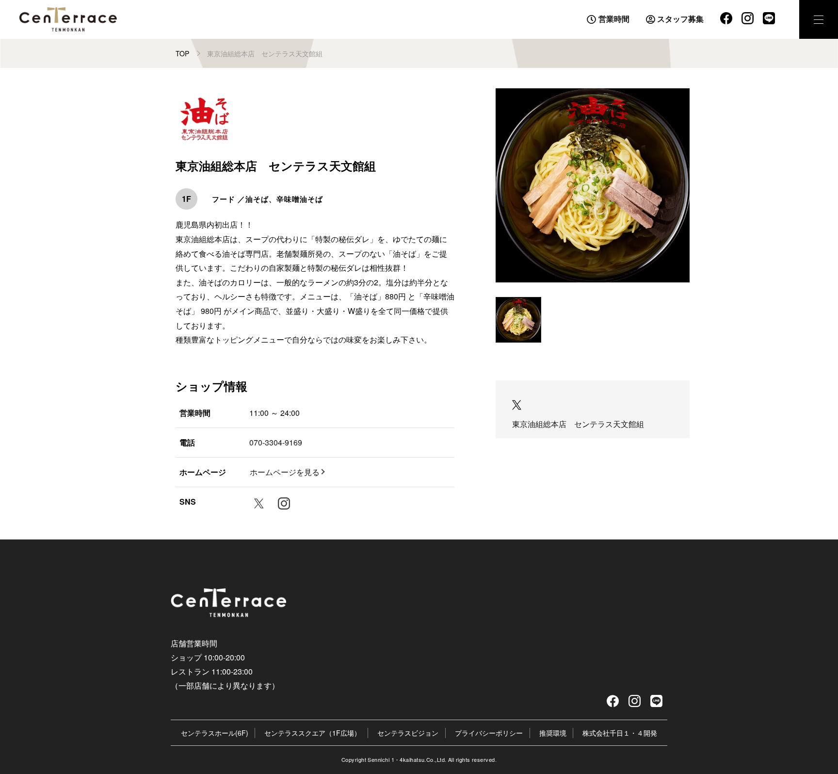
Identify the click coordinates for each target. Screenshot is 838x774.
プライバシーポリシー (489, 733)
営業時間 (613, 18)
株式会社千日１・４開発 (619, 733)
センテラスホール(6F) (214, 733)
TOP (182, 53)
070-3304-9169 (275, 442)
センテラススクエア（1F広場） (312, 733)
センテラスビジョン (407, 733)
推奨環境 (552, 733)
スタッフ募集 (680, 18)
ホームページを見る (285, 472)
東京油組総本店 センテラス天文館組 (578, 423)
